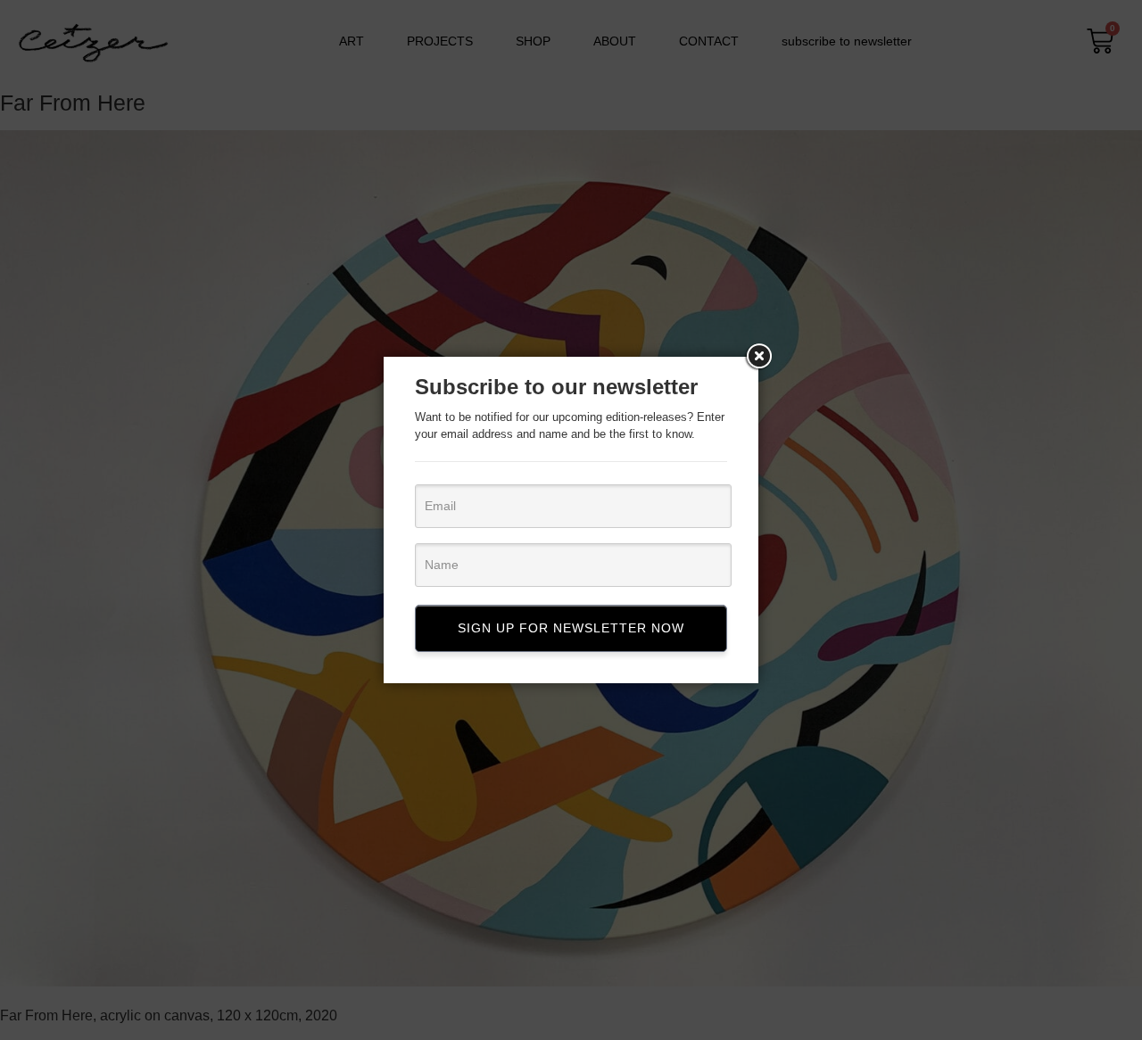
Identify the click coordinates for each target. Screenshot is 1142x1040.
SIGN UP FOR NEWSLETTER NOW (571, 628)
